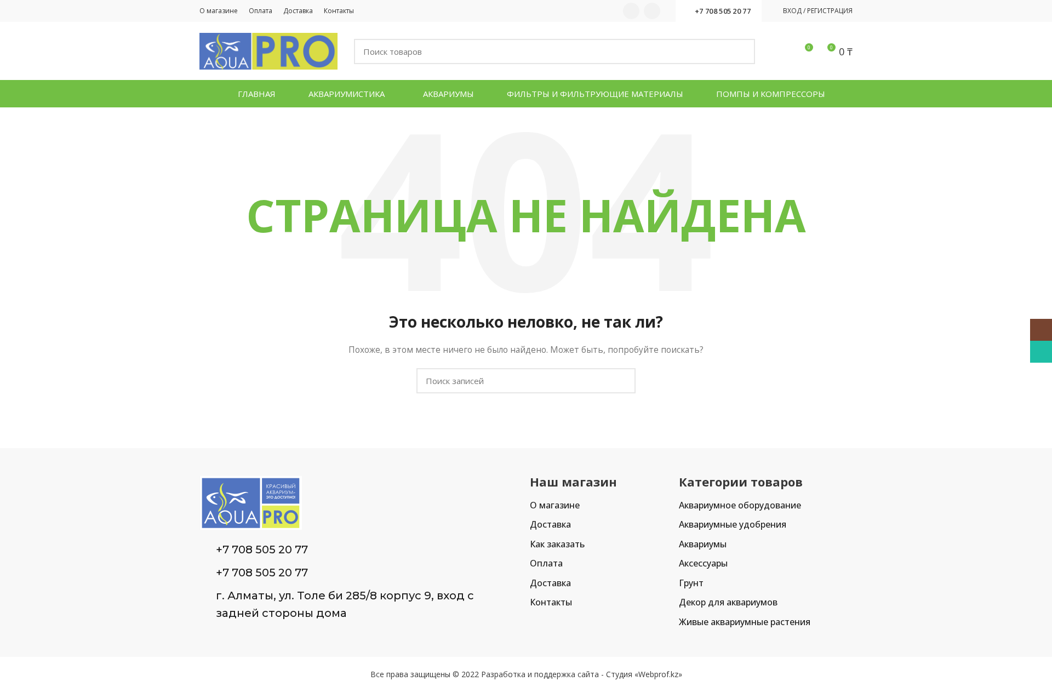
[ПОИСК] (740, 51)
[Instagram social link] (631, 11)
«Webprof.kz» (658, 674)
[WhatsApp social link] (652, 11)
